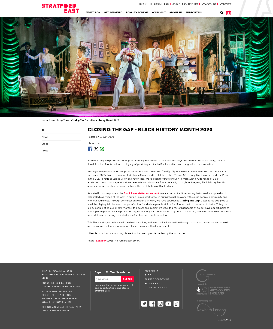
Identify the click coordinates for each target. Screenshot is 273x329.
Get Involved (113, 12)
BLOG (148, 275)
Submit (127, 278)
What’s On (93, 12)
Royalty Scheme (137, 12)
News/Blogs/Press (60, 120)
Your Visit (159, 12)
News (45, 136)
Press (45, 150)
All (43, 130)
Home (45, 120)
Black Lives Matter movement (141, 193)
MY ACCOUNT (208, 4)
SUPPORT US (151, 271)
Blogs (45, 143)
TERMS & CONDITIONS (157, 279)
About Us (175, 12)
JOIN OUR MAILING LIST (185, 4)
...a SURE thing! (224, 320)
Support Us (194, 12)
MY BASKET (225, 4)
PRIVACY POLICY (153, 283)
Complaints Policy (156, 287)
